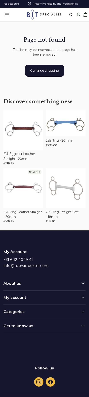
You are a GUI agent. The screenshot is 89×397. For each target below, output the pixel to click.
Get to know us (18, 325)
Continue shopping (44, 71)
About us (12, 283)
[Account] (78, 14)
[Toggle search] (71, 14)
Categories (14, 311)
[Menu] (7, 15)
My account (14, 297)
